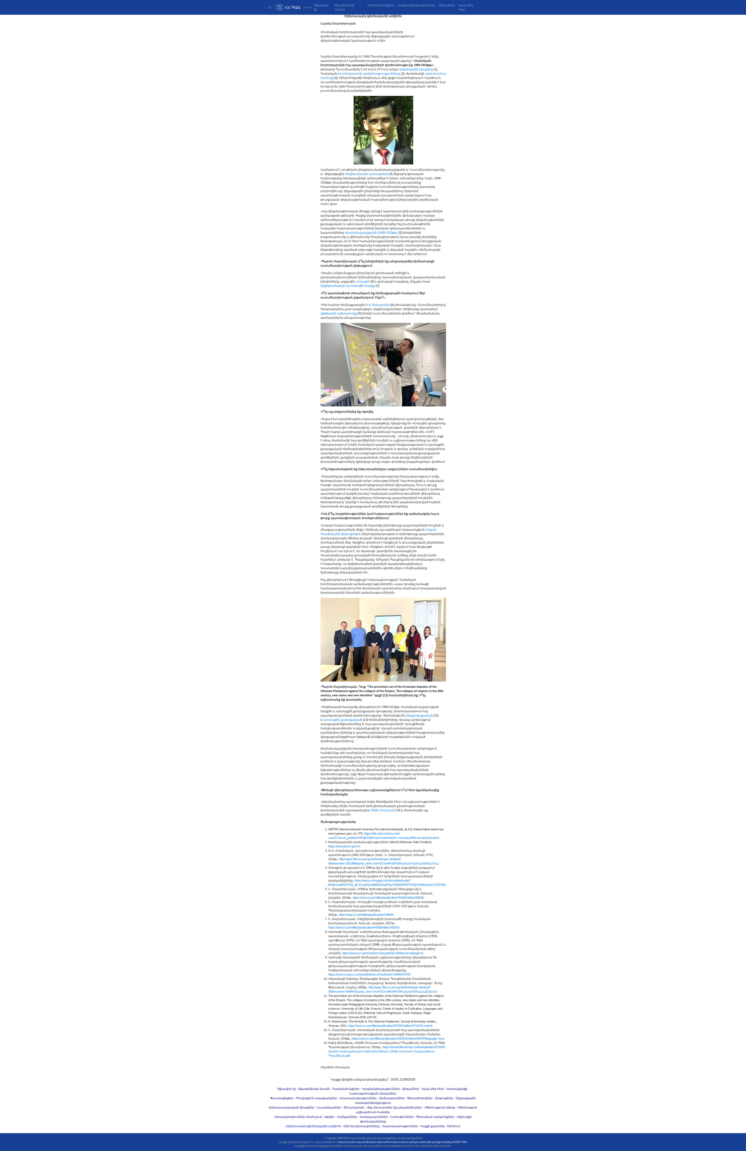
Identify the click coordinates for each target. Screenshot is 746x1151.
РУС (310, 7)
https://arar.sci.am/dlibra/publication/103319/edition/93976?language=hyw (398, 1038)
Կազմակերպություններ (416, 5)
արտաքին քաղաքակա (342, 719)
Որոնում (453, 1126)
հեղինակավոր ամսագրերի (367, 174)
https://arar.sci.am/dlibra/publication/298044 (366, 914)
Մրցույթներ (444, 1098)
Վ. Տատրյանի (379, 304)
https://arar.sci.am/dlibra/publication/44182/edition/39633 (388, 897)
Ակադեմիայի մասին (344, 7)
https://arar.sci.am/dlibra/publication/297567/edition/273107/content (390, 1025)
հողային (363, 281)
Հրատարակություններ (358, 1098)
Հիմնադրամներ (391, 1098)
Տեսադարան (354, 1107)
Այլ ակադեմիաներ (407, 1107)
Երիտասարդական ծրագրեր (291, 1107)
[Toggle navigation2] (269, 7)
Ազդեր (329, 1116)
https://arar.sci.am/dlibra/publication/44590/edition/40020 (363, 927)
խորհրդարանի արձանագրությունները (369, 73)
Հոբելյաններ (347, 1116)
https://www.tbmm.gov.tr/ (344, 846)
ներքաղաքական (419, 715)
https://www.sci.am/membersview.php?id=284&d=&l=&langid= (381, 953)
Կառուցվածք (456, 1088)
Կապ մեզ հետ (465, 7)
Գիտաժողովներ (419, 1098)
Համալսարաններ (374, 1116)
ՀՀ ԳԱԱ (292, 7)
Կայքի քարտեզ (432, 1126)
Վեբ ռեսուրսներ (379, 1107)
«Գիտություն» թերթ (439, 1107)
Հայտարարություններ (400, 1126)
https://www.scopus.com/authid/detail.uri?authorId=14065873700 (369, 974)
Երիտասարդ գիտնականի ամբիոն (313, 1126)
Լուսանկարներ (329, 1107)
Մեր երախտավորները (361, 1126)
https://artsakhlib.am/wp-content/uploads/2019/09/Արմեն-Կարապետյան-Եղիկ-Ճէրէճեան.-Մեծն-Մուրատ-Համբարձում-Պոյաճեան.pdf (386, 1051)
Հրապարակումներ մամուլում (298, 1116)
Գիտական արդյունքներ (435, 1116)
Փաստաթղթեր (281, 1098)
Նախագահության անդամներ (373, 1093)
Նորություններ (402, 1116)
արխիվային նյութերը (416, 69)
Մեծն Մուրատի (383, 810)
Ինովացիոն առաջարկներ (316, 1098)
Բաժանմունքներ (381, 5)
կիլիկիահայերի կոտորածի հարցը (348, 285)
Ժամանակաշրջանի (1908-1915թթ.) (372, 232)
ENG (305, 7)
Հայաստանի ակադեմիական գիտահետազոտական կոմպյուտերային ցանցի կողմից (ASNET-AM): (402, 1142)
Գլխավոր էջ (321, 7)
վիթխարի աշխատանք (339, 313)
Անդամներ (446, 5)
